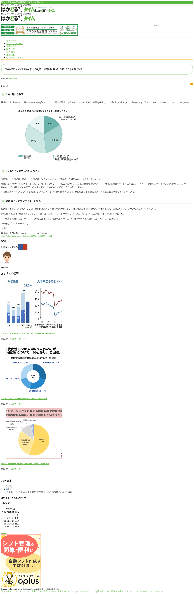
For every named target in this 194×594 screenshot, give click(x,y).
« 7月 (3, 532)
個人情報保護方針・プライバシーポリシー (127, 591)
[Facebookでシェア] (20, 247)
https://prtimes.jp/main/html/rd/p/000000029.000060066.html (26, 236)
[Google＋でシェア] (25, 247)
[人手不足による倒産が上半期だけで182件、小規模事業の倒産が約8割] (9, 489)
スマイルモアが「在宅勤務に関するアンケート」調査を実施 (24, 399)
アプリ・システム (14, 43)
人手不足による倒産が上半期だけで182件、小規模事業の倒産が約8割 (28, 334)
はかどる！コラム (14, 57)
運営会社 (101, 591)
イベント (10, 55)
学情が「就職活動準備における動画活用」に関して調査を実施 (25, 464)
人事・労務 (11, 46)
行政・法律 (82, 591)
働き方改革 (11, 41)
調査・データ (12, 49)
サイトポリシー (156, 591)
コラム (92, 591)
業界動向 (10, 52)
